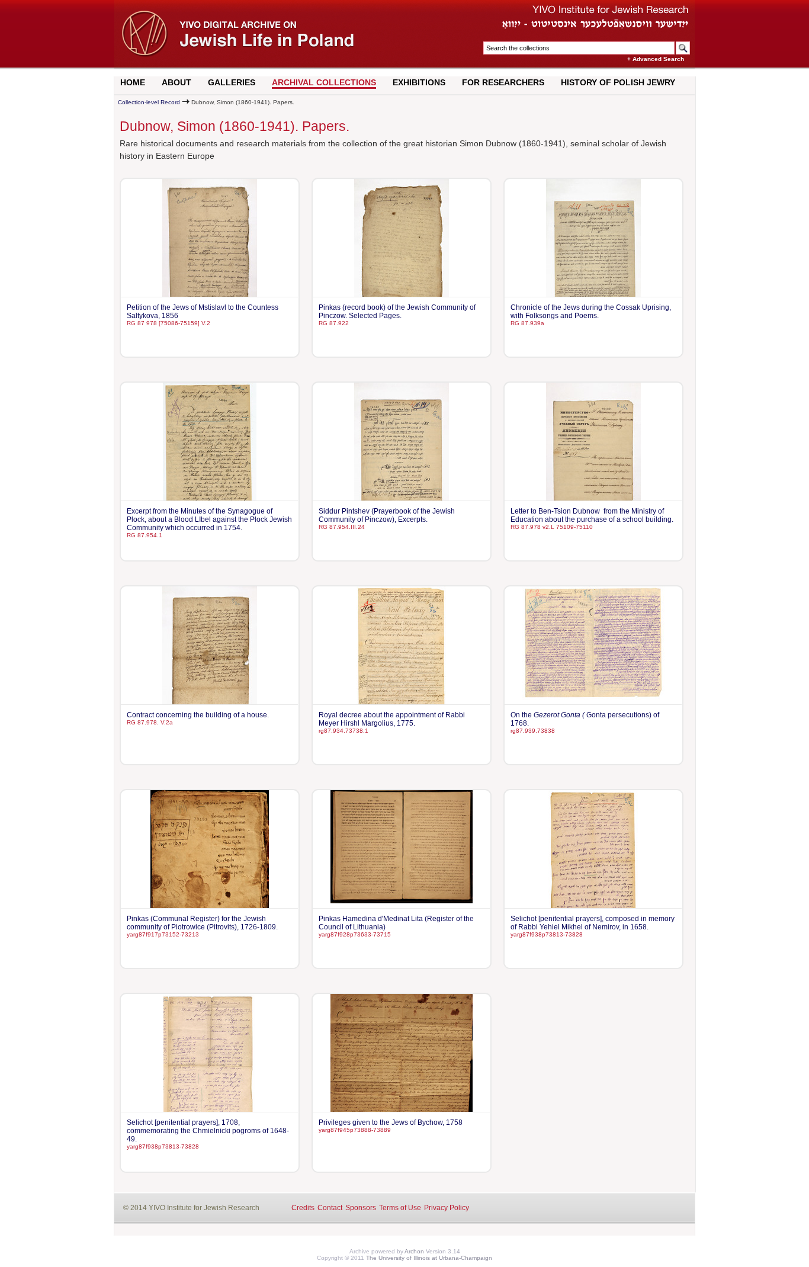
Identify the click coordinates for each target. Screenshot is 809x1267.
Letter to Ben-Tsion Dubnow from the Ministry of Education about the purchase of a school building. (592, 515)
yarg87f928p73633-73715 (355, 934)
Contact (329, 1208)
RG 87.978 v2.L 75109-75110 (552, 527)
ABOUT (176, 82)
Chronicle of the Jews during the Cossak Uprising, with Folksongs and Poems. (591, 311)
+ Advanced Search (655, 59)
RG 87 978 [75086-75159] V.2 (168, 323)
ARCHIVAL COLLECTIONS (324, 82)
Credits (302, 1208)
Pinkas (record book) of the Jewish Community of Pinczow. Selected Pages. (397, 311)
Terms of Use (400, 1208)
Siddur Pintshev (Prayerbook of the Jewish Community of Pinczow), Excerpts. (387, 515)
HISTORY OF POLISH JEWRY (618, 82)
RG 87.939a (527, 323)
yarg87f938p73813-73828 (547, 934)
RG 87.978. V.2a (150, 722)
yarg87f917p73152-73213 (163, 934)
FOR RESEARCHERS (503, 82)
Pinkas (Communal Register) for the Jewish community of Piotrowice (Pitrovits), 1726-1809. (202, 923)
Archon (414, 1251)
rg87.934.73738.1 (343, 730)
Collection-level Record (149, 102)
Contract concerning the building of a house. (198, 715)
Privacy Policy (446, 1208)
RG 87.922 (334, 323)
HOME (132, 82)
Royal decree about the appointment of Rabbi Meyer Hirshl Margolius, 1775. (392, 719)
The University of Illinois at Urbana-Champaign (429, 1258)
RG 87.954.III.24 (342, 527)
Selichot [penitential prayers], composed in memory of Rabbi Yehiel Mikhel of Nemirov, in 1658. (593, 923)
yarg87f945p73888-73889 (355, 1130)
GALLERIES (231, 82)
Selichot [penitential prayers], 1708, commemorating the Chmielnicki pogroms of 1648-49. (208, 1130)
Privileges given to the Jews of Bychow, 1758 (391, 1122)
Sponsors (360, 1208)
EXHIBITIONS (419, 82)
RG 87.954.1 (144, 535)
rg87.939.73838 (533, 730)
